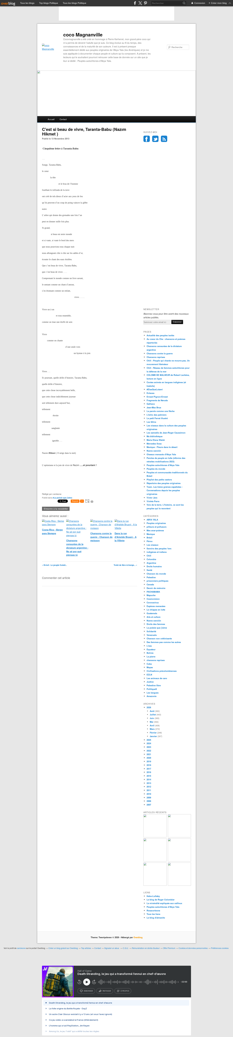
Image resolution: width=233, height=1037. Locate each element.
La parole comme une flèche (161, 411)
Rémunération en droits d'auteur (146, 948)
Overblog (137, 937)
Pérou (149, 541)
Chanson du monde (156, 573)
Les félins (151, 421)
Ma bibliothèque (154, 436)
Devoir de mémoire (156, 588)
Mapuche (151, 595)
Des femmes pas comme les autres (164, 642)
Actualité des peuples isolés (160, 335)
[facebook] (135, 3)
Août (152, 711)
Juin (152, 718)
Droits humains (154, 566)
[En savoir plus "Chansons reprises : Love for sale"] (179, 884)
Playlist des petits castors (159, 479)
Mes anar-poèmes (155, 530)
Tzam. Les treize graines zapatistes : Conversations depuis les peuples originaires (164, 490)
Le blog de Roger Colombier (161, 899)
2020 (149, 757)
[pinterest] (145, 3)
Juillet (153, 714)
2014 (149, 779)
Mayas (150, 667)
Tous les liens (153, 913)
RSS (164, 139)
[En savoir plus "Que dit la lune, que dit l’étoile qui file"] (179, 860)
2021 (149, 754)
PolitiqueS (152, 688)
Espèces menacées (156, 606)
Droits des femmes (156, 624)
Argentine (151, 562)
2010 (149, 793)
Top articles (86, 948)
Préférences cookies (220, 948)
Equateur (151, 649)
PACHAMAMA (153, 591)
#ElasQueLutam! (155, 389)
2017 (149, 768)
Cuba (149, 663)
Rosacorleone (153, 910)
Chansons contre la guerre (160, 353)
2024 (149, 743)
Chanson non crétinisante (159, 638)
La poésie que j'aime (157, 627)
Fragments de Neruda (157, 400)
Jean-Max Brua (154, 407)
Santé (149, 569)
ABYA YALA (152, 519)
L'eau (149, 645)
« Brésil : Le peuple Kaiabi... (54, 565)
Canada (150, 584)
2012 (149, 786)
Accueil (51, 119)
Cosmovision (153, 598)
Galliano (151, 403)
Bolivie (150, 652)
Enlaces (150, 393)
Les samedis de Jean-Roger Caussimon (166, 432)
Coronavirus (153, 602)
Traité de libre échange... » (125, 565)
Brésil (149, 537)
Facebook (146, 139)
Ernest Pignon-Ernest (157, 396)
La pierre (151, 656)
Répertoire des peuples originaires (164, 483)
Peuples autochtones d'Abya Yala (163, 465)
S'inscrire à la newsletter (56, 508)
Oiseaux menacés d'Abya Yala (161, 454)
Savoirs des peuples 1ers (159, 548)
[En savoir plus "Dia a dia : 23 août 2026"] (155, 836)
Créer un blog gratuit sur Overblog (63, 948)
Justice (150, 681)
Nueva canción (154, 450)
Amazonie (151, 696)
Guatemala (152, 613)
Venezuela (152, 634)
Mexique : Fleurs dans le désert (162, 447)
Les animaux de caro (157, 678)
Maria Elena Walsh (156, 439)
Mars (152, 728)
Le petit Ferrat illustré (157, 418)
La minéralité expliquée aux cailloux (164, 903)
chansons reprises (156, 660)
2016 (149, 772)
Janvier (153, 736)
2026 (149, 707)
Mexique (151, 534)
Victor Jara (152, 497)
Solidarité (151, 631)
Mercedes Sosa (154, 443)
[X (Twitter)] (140, 3)
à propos (125, 991)
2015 (149, 775)
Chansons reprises (156, 357)
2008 (149, 801)
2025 (149, 739)
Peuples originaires (156, 523)
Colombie (151, 559)
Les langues (153, 692)
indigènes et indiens (157, 551)
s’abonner (88, 991)
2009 (149, 797)
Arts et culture (153, 616)
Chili (149, 555)
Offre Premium (169, 948)
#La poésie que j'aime (62, 497)
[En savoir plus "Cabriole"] (155, 884)
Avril (152, 725)
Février (153, 732)
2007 (149, 804)
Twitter (155, 139)
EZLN (149, 674)
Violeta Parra (153, 501)
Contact (63, 119)
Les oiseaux (152, 544)
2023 (149, 746)
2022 (149, 750)
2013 (149, 783)
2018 (149, 765)
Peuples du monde (156, 468)
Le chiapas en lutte (156, 609)
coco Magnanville (83, 34)
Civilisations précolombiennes (162, 670)
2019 (149, 761)
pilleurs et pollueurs (156, 526)
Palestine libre (154, 685)
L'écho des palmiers (156, 414)
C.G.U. (126, 948)
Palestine (151, 577)
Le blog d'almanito (156, 917)
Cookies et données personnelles (193, 948)
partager (107, 991)
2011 (149, 790)
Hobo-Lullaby (153, 896)
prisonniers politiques (157, 580)
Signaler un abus (112, 948)
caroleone (21, 948)
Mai (151, 721)
